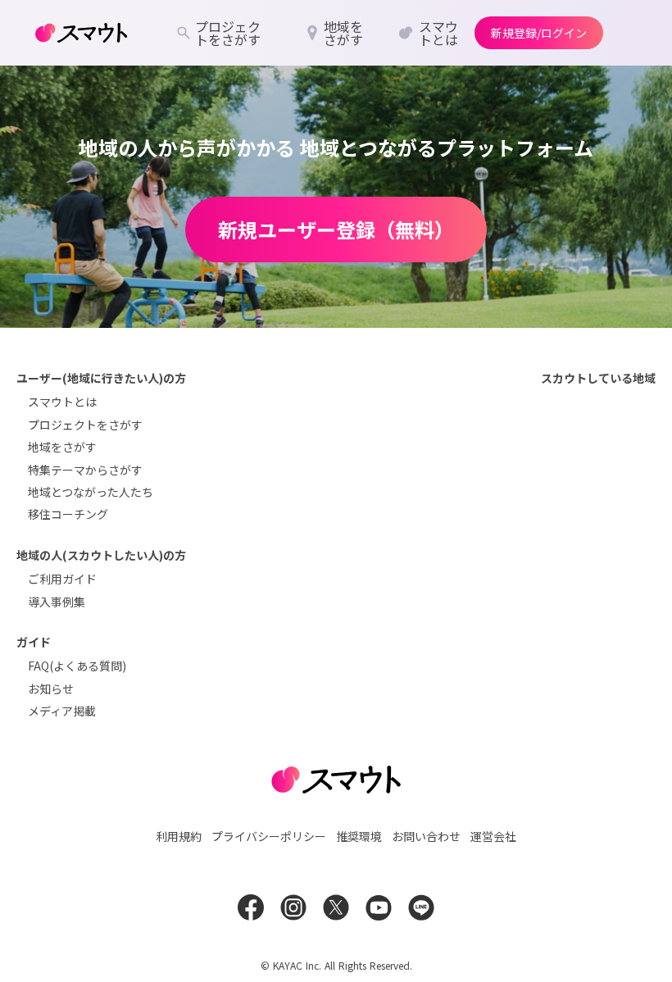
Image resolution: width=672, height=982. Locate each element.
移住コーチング (68, 514)
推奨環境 (359, 836)
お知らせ (51, 688)
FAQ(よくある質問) (77, 665)
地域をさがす (62, 447)
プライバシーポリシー (268, 836)
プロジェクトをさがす (85, 424)
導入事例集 (56, 601)
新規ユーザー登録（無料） (336, 229)
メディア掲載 (62, 710)
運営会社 (493, 836)
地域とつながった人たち (90, 492)
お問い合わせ (426, 836)
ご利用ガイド (62, 579)
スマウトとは (62, 401)
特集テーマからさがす (85, 469)
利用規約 (179, 836)
